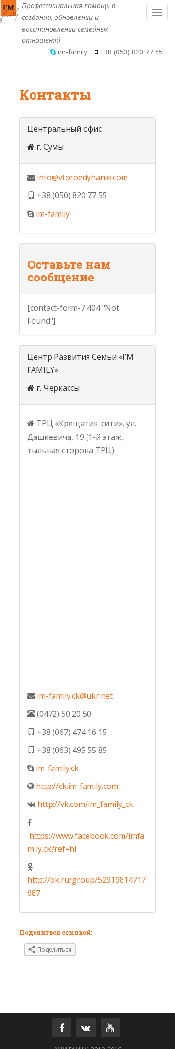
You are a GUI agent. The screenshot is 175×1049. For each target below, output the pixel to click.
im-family (53, 214)
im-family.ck (57, 768)
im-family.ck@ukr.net (75, 695)
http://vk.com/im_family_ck (85, 804)
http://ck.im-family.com (77, 786)
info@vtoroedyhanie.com (82, 177)
